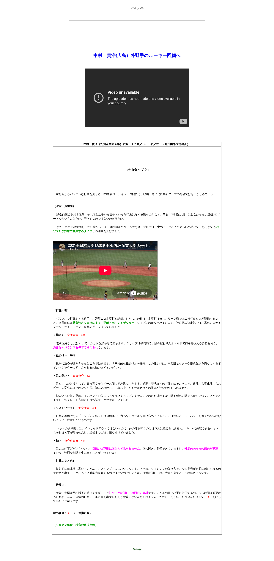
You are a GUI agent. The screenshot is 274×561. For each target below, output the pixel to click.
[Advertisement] (137, 29)
